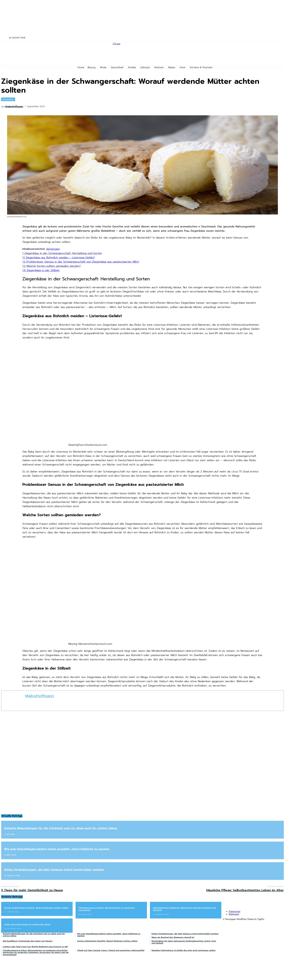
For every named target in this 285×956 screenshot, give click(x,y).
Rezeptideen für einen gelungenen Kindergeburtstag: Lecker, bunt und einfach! (184, 942)
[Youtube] (245, 38)
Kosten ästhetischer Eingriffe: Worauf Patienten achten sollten (36, 907)
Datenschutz (234, 911)
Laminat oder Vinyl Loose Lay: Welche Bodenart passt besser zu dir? (35, 946)
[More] (94, 105)
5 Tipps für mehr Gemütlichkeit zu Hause (32, 890)
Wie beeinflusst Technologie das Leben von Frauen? (28, 941)
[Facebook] (229, 38)
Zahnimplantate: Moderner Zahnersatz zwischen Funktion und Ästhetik (184, 909)
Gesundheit (8, 99)
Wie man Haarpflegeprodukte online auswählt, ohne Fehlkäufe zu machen (56, 849)
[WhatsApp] (83, 105)
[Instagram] (233, 38)
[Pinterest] (72, 105)
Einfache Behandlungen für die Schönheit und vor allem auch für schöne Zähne (60, 828)
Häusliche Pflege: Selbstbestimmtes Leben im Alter (245, 890)
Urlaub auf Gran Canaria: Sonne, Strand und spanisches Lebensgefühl (110, 950)
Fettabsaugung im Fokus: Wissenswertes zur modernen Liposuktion (107, 909)
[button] (4, 37)
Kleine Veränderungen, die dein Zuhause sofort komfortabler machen (54, 870)
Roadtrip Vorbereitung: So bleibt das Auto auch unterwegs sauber (184, 950)
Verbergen (53, 249)
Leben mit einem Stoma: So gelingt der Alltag (27, 924)
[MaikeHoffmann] (13, 701)
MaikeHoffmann (14, 106)
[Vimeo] (241, 38)
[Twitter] (237, 38)
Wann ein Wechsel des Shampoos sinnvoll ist (173, 937)
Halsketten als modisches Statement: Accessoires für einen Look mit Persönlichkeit (36, 953)
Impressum (234, 914)
